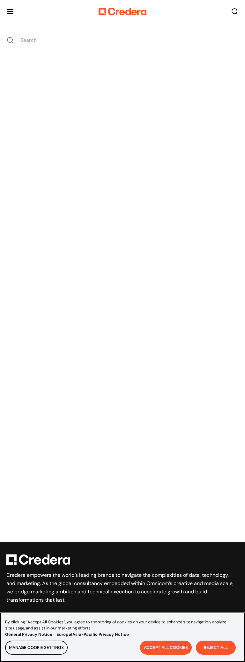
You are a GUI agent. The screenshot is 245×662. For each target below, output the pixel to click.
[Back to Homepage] (122, 11)
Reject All (216, 647)
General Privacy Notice (28, 634)
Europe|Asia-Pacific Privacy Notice (92, 634)
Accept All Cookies (166, 647)
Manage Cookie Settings (36, 647)
